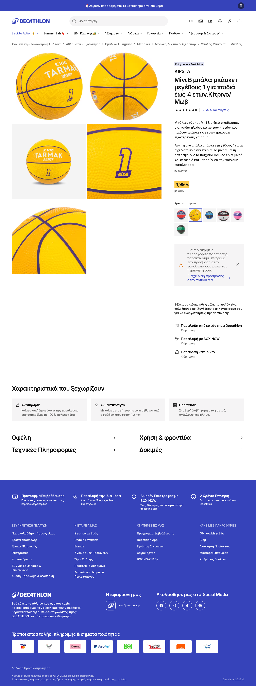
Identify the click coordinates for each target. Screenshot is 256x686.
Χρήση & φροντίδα (165, 437)
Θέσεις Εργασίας (86, 540)
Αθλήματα (112, 33)
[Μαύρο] (181, 229)
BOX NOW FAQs (147, 559)
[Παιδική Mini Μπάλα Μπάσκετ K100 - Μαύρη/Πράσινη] (49, 86)
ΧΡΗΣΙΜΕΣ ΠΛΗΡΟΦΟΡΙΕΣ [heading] (218, 525)
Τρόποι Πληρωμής (24, 546)
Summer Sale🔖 (55, 33)
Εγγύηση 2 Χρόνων (150, 546)
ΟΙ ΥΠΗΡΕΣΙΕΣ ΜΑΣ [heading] (150, 525)
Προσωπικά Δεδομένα (89, 565)
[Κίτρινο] (195, 215)
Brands (79, 546)
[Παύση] (241, 5)
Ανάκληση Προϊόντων (215, 546)
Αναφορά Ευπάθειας (214, 553)
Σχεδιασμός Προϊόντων (91, 553)
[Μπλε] (209, 215)
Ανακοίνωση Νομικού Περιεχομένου (89, 574)
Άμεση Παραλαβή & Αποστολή (33, 576)
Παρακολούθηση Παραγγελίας (33, 533)
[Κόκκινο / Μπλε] (181, 215)
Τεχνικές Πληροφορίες (44, 449)
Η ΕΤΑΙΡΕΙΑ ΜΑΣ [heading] (85, 525)
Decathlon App (147, 540)
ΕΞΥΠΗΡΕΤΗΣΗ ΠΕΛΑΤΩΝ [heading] (29, 525)
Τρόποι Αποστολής (24, 540)
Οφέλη (21, 437)
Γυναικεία (154, 33)
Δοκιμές (150, 449)
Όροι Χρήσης (83, 559)
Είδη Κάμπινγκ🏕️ (85, 33)
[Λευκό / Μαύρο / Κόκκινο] (223, 215)
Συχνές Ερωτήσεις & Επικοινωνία (26, 568)
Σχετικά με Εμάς (86, 533)
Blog (203, 540)
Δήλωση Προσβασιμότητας (31, 668)
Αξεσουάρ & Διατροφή (205, 33)
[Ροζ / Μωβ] (237, 215)
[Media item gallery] (86, 161)
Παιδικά (175, 33)
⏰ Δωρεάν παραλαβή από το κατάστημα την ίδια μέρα (124, 5)
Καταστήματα (22, 559)
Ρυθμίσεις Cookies (213, 559)
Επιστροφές (20, 553)
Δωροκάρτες (146, 553)
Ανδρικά (134, 33)
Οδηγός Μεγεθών (212, 533)
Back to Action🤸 (24, 33)
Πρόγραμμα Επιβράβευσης (155, 533)
